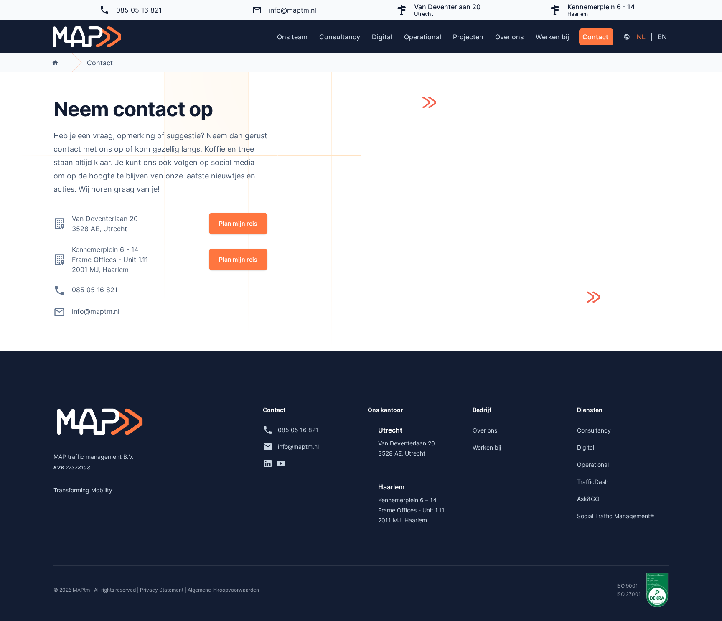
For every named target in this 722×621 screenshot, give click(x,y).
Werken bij (552, 37)
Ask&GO (588, 498)
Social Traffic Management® (615, 515)
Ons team (292, 37)
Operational (422, 37)
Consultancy (339, 37)
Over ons (509, 37)
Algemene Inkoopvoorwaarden (223, 590)
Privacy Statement (162, 590)
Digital (382, 37)
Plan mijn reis (238, 223)
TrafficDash (592, 481)
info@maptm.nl (292, 10)
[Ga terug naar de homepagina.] (87, 36)
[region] (521, 211)
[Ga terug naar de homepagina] (55, 62)
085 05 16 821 (139, 10)
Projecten (468, 37)
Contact (595, 37)
